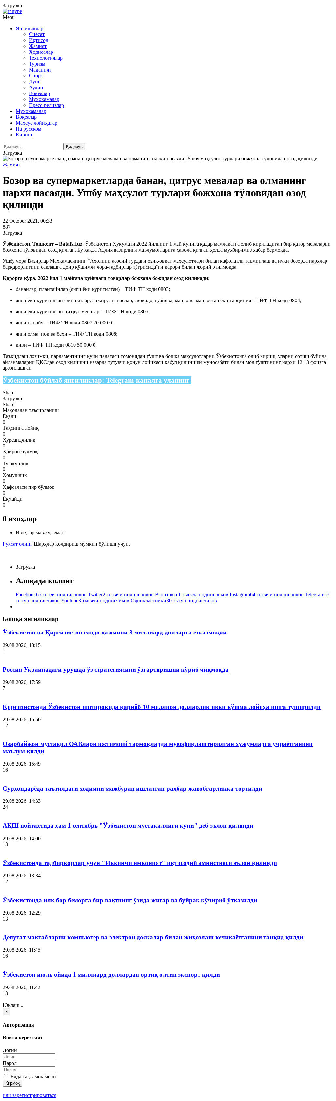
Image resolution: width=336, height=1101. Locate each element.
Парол (10, 1063)
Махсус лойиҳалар (36, 123)
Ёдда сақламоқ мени (32, 1076)
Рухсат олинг (17, 544)
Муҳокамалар (44, 99)
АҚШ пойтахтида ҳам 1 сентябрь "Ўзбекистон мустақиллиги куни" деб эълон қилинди (128, 825)
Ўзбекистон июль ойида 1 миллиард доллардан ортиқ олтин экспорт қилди (111, 974)
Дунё (34, 81)
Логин (10, 1050)
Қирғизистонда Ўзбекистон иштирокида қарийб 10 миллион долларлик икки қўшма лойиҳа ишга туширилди (162, 706)
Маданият (40, 70)
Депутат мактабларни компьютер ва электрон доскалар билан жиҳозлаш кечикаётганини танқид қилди (153, 937)
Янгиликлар (29, 28)
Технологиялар (46, 58)
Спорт (36, 75)
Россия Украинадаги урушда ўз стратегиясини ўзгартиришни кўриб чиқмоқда (116, 669)
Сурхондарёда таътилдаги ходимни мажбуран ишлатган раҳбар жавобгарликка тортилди (132, 788)
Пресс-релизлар (46, 105)
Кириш (24, 134)
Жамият (38, 46)
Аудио (36, 87)
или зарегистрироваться (29, 1095)
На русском (28, 129)
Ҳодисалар (41, 52)
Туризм (37, 64)
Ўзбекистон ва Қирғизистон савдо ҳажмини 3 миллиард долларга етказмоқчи (115, 632)
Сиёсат (37, 34)
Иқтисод (38, 40)
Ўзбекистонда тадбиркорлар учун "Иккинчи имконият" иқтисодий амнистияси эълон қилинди (140, 863)
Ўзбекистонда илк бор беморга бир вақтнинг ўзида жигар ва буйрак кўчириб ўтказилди (130, 900)
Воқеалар (39, 93)
